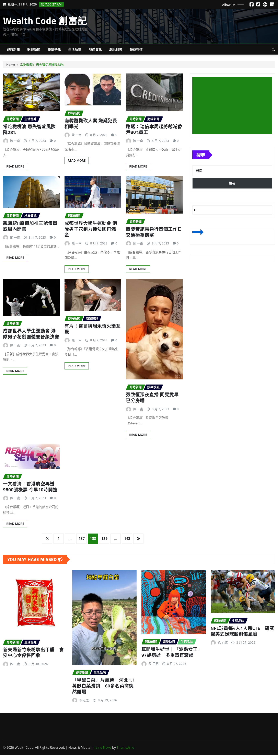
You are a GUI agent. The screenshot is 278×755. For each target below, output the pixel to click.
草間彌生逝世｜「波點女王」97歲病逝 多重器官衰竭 (171, 652)
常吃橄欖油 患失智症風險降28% (42, 64)
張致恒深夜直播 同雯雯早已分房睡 (152, 397)
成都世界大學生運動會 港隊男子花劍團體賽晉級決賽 (31, 334)
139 (104, 538)
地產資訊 (95, 49)
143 (127, 538)
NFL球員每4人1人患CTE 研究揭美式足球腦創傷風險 (242, 631)
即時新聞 (13, 49)
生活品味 (74, 49)
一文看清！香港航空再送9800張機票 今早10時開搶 (30, 486)
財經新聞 (33, 49)
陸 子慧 (154, 664)
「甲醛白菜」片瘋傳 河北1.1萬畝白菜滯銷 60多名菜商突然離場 (103, 686)
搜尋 (200, 155)
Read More (15, 166)
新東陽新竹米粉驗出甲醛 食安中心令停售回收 (33, 652)
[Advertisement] (234, 105)
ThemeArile (125, 747)
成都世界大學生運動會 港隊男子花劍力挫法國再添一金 (93, 229)
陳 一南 (15, 141)
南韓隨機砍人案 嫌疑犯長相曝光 (91, 123)
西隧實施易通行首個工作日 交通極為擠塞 (154, 232)
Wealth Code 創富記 (45, 20)
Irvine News (102, 747)
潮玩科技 (115, 49)
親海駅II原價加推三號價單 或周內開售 (30, 226)
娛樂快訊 (54, 49)
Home (10, 64)
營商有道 (136, 49)
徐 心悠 (84, 700)
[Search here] (273, 49)
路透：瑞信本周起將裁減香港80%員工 (154, 129)
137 (82, 538)
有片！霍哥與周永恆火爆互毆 (93, 329)
